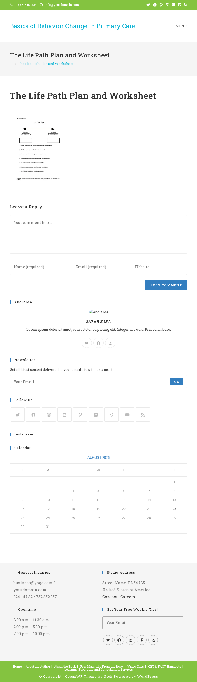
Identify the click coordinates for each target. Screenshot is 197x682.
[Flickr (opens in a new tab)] (173, 4)
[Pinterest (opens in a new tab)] (161, 4)
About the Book (65, 666)
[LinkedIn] (64, 414)
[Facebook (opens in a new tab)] (155, 4)
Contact (109, 596)
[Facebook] (98, 343)
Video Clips (135, 666)
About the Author (38, 666)
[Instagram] (110, 343)
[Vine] (111, 414)
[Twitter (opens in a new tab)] (148, 4)
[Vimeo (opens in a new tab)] (179, 4)
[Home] (11, 63)
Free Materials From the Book (101, 666)
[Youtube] (127, 414)
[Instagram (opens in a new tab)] (167, 4)
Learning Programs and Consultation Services (98, 669)
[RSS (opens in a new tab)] (185, 4)
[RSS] (143, 414)
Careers (127, 596)
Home (17, 666)
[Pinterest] (80, 414)
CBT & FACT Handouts (164, 666)
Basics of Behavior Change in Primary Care (72, 26)
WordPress (147, 676)
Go (176, 381)
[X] (87, 343)
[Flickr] (96, 414)
